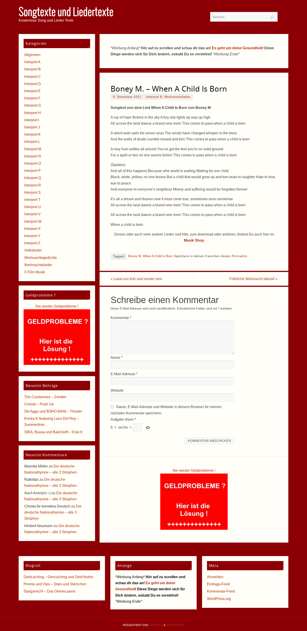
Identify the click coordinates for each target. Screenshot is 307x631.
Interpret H (32, 113)
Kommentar (121, 318)
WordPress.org (219, 599)
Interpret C (32, 77)
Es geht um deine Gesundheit (237, 48)
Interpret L (32, 142)
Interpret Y (32, 236)
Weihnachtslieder (177, 97)
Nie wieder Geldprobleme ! (194, 470)
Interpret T (32, 200)
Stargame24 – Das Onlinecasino (50, 591)
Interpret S (32, 192)
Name (116, 357)
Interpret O (32, 163)
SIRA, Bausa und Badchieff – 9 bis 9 (53, 432)
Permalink (239, 256)
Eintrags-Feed (218, 584)
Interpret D (32, 84)
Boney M (134, 256)
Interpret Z (32, 243)
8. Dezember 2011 (127, 97)
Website (117, 390)
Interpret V (32, 214)
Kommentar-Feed (221, 591)
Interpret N (32, 156)
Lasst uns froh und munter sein (136, 279)
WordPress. (175, 625)
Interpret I (31, 120)
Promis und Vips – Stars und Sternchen (55, 584)
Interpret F (32, 98)
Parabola (156, 625)
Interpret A (32, 62)
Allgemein (32, 55)
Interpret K (32, 134)
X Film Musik (34, 272)
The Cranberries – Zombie (45, 397)
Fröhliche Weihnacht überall (253, 279)
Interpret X (32, 229)
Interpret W (33, 221)
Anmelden (215, 577)
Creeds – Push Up (39, 404)
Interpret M (32, 149)
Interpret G (32, 105)
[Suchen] (272, 17)
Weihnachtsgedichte (40, 258)
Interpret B (154, 97)
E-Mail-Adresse (124, 374)
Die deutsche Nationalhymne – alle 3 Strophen (53, 512)
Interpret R (32, 185)
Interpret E (32, 91)
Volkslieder (33, 250)
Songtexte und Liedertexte (66, 12)
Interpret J (32, 127)
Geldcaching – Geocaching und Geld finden (58, 577)
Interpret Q (32, 178)
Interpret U (32, 207)
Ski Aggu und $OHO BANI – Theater (53, 411)
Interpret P (32, 171)
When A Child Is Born (158, 256)
